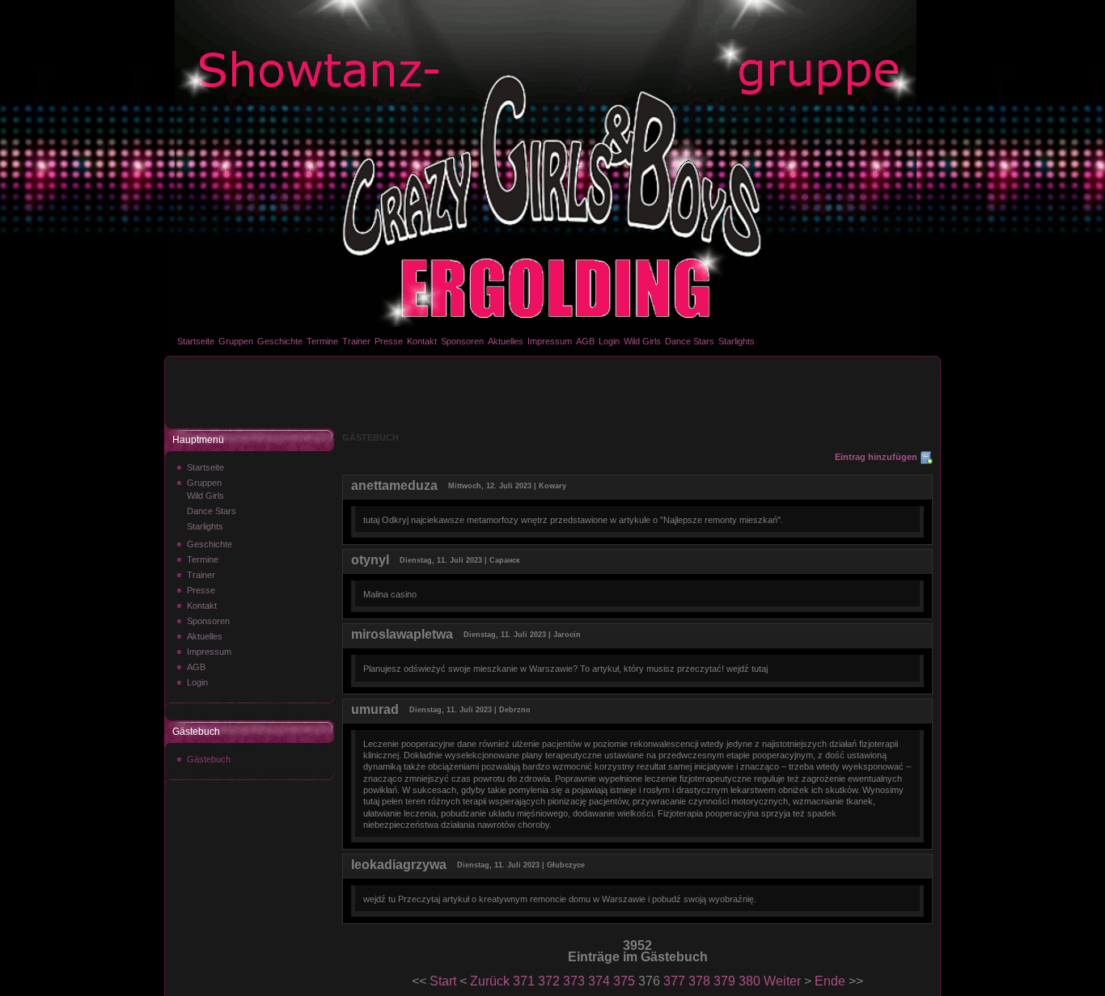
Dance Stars (689, 341)
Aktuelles (505, 341)
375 (624, 981)
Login (609, 341)
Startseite (195, 341)
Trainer (356, 341)
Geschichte (280, 341)
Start (443, 981)
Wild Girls (642, 341)
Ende (830, 981)
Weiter (782, 981)
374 (599, 981)
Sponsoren (462, 341)
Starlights (736, 341)
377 (674, 981)
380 (749, 981)
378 (699, 981)
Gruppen (235, 341)
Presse (389, 341)
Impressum (549, 341)
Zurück (490, 981)
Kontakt (422, 341)
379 (724, 981)
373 (574, 981)
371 (524, 981)
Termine (322, 341)
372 (549, 981)
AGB (585, 341)
